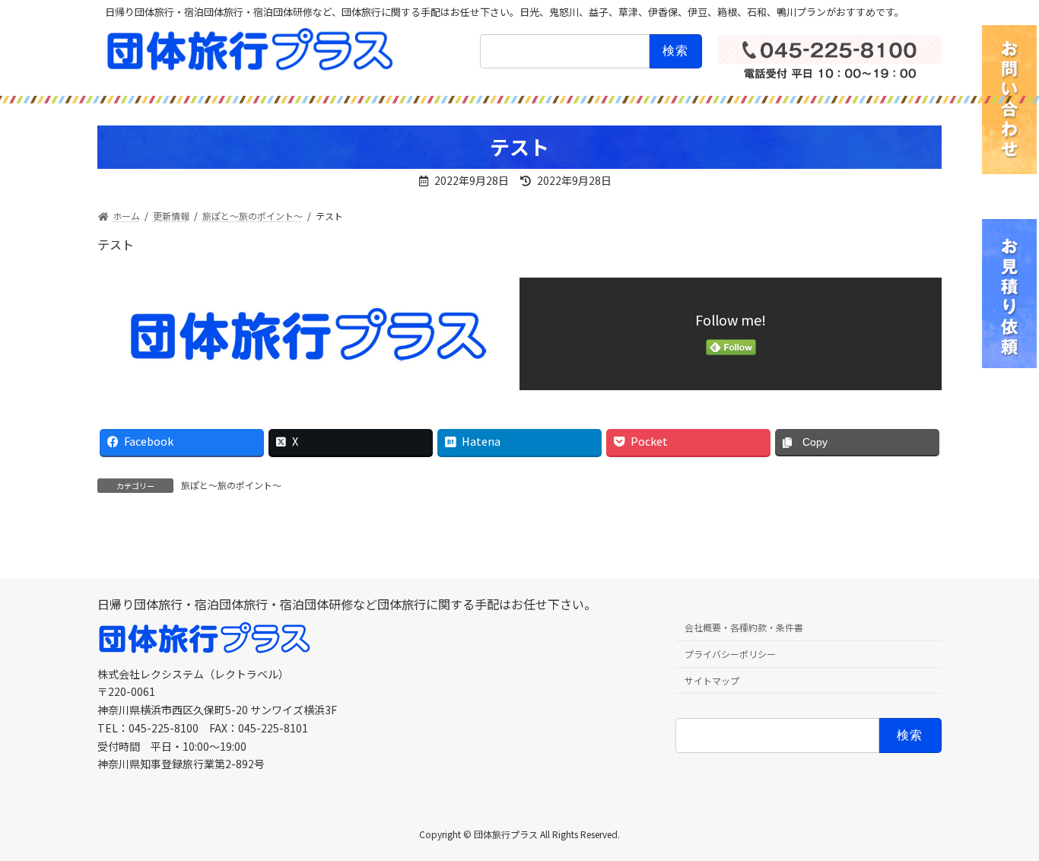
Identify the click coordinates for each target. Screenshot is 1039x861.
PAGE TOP (1002, 820)
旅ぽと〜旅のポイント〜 (231, 484)
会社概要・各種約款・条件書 (744, 627)
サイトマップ (712, 680)
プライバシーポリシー (730, 653)
